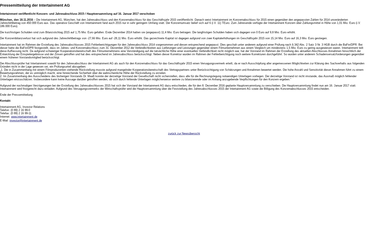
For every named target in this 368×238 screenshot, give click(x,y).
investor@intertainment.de (26, 120)
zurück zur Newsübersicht (184, 133)
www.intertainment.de (24, 116)
